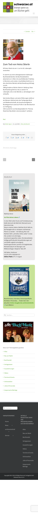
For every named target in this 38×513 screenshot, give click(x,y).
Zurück (27, 31)
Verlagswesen (8, 364)
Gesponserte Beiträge (10, 390)
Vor (33, 31)
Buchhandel (27, 124)
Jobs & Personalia (9, 386)
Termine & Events (9, 377)
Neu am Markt (8, 356)
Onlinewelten (8, 381)
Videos (6, 373)
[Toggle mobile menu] (34, 13)
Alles (22, 124)
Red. (4, 119)
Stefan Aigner (8, 124)
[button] (4, 159)
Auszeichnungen (9, 369)
